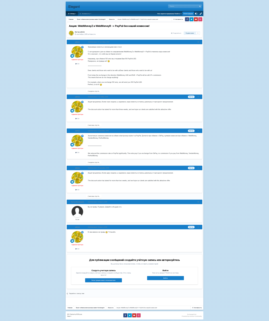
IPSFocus (79, 314)
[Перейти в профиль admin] (71, 33)
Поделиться (176, 33)
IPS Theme (70, 314)
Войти (165, 278)
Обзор (72, 13)
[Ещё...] (198, 42)
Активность (86, 13)
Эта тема (192, 6)
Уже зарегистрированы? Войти (168, 13)
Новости (92, 34)
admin (82, 32)
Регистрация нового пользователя (103, 280)
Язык (69, 316)
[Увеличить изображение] (109, 61)
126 (78, 64)
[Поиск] (200, 6)
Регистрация (188, 13)
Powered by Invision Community (192, 316)
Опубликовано (98, 42)
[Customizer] (196, 14)
